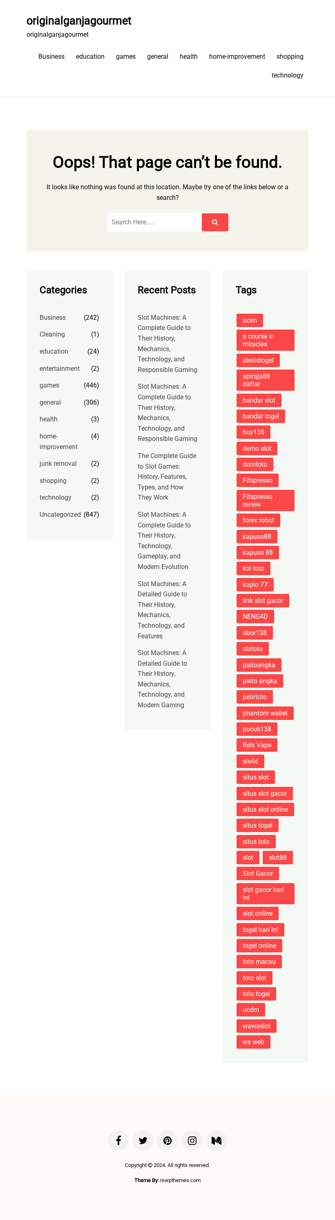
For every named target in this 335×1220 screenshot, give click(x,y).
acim (250, 320)
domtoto (255, 464)
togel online (259, 946)
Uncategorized (60, 514)
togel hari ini (260, 930)
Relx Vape (257, 745)
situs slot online (265, 809)
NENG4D (255, 616)
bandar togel (261, 416)
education (90, 56)
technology (288, 75)
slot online (257, 913)
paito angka (260, 681)
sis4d (250, 761)
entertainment (60, 368)
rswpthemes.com (180, 1180)
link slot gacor (263, 600)
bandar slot (259, 400)
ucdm (251, 1010)
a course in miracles (258, 340)
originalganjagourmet (79, 20)
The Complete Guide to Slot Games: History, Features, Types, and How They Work (167, 476)
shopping (290, 56)
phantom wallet (265, 713)
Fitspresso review (257, 500)
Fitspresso (257, 480)
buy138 (253, 432)
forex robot (258, 520)
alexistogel (258, 360)
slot (248, 857)
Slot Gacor (258, 873)
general (157, 56)
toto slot (254, 978)
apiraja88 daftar (256, 380)
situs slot (256, 777)
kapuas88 (257, 536)
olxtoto (253, 649)
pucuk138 (257, 729)
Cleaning (52, 334)
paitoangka (259, 665)
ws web (253, 1042)
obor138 (255, 633)
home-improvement (237, 56)
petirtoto (255, 697)
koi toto (253, 568)
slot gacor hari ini (263, 893)
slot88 (278, 857)
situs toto (256, 842)
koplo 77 (255, 585)
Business (51, 56)
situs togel (257, 825)
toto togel (256, 994)
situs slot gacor (265, 793)
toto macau (259, 961)
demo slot (257, 448)
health (189, 56)
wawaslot (256, 1026)
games (126, 56)
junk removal (58, 463)
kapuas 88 (258, 552)
